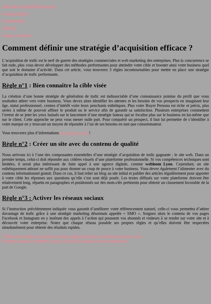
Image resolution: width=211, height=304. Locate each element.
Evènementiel (13, 21)
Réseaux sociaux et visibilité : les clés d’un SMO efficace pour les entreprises (64, 241)
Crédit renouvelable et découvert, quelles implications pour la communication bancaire (72, 236)
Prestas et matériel (16, 35)
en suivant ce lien (74, 133)
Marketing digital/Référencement (28, 6)
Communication (15, 13)
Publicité (9, 28)
